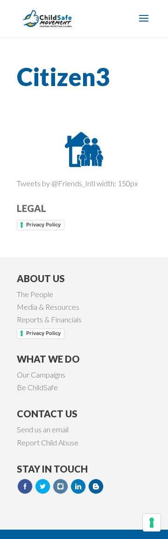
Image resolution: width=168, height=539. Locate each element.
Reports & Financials (49, 319)
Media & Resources (48, 306)
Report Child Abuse (47, 442)
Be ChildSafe (37, 387)
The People (35, 294)
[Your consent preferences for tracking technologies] (152, 523)
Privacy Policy (43, 224)
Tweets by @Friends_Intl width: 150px (77, 183)
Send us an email (43, 429)
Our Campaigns (41, 374)
